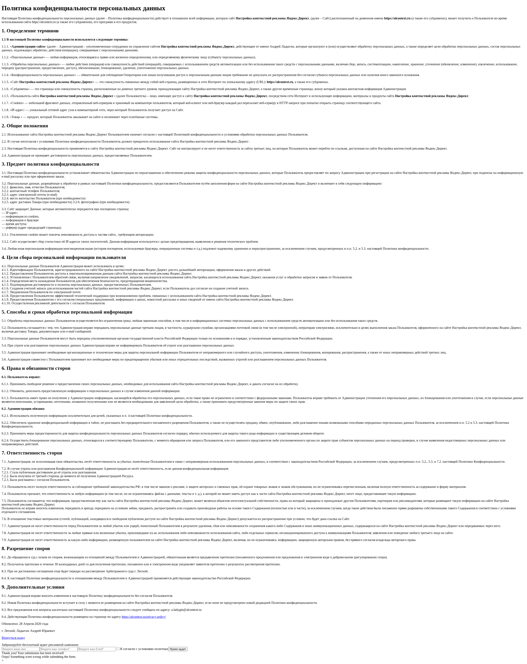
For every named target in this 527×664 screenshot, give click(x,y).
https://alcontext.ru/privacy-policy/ (144, 616)
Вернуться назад (13, 637)
